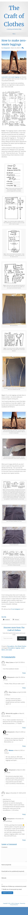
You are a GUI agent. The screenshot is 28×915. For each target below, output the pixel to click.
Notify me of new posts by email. (12, 889)
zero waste (9, 649)
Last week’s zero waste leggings (10, 77)
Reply (24, 673)
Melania (11, 750)
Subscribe (22, 638)
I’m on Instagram (15, 609)
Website (4, 878)
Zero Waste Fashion (20, 646)
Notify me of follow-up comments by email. (14, 886)
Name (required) (6, 864)
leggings (18, 648)
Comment (4, 847)
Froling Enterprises (14, 904)
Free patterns (10, 646)
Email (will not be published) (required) (13, 871)
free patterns (11, 648)
